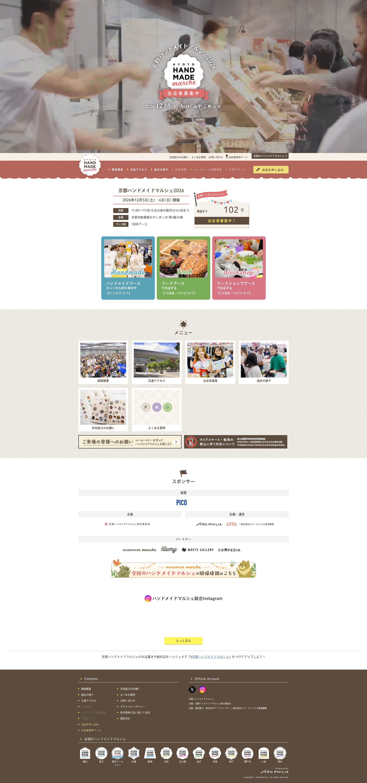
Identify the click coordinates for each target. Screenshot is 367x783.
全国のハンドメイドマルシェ (269, 155)
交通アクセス (138, 169)
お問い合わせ (216, 157)
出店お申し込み (273, 170)
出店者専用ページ (238, 157)
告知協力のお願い (179, 157)
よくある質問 (199, 157)
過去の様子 (161, 169)
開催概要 (117, 169)
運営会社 (125, 718)
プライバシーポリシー (132, 706)
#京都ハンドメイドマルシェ (209, 656)
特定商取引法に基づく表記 (135, 712)
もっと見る (183, 640)
